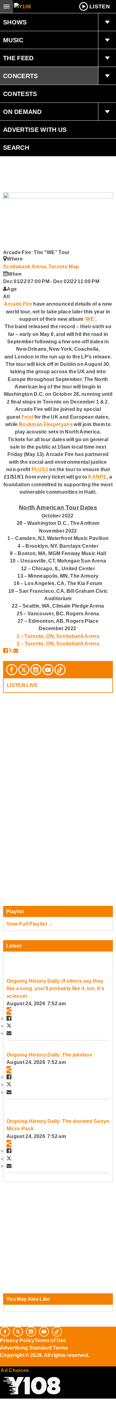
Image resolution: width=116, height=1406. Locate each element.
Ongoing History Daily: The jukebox (49, 1054)
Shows (15, 22)
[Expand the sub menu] (107, 22)
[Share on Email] (15, 650)
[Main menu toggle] (6, 6)
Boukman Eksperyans (46, 424)
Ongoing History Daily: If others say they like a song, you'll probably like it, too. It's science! (55, 988)
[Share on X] (10, 650)
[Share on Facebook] (5, 650)
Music (13, 40)
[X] (23, 669)
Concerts (20, 76)
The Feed (18, 58)
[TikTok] (60, 669)
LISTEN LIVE (22, 685)
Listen (99, 6)
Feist (27, 417)
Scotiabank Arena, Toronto (36, 266)
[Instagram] (35, 669)
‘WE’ (89, 319)
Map (74, 266)
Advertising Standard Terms (34, 1347)
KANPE (97, 476)
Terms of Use (50, 1340)
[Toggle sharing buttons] (8, 1011)
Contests (20, 93)
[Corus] (1, 1364)
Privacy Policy (17, 1340)
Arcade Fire (18, 304)
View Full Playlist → (29, 924)
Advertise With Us (35, 129)
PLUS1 (40, 469)
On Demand (22, 111)
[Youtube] (48, 669)
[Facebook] (11, 669)
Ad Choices (14, 1370)
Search (16, 147)
